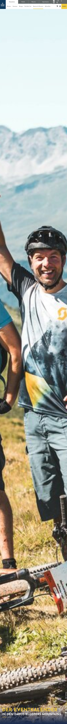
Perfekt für (28, 6)
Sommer (15, 6)
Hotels (23, 2)
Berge (21, 6)
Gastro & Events (38, 7)
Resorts (34, 2)
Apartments (45, 2)
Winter (9, 6)
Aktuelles (47, 6)
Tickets (64, 6)
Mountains (12, 2)
